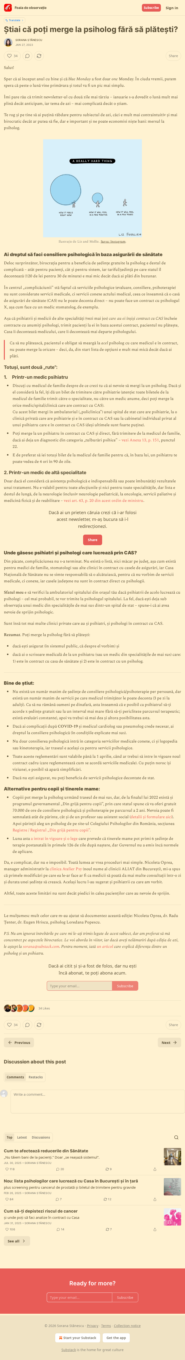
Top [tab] (9, 1137)
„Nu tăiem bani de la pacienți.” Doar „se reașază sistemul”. (51, 1157)
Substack (68, 1349)
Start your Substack (79, 1337)
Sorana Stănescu (28, 40)
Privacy (92, 1325)
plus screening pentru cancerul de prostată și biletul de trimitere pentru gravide (70, 1187)
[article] (92, 1160)
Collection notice (127, 1325)
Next (166, 1042)
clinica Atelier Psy (66, 869)
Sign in (172, 7)
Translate (14, 20)
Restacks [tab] (36, 1077)
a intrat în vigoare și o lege (54, 839)
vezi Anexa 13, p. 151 (140, 440)
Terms (106, 1325)
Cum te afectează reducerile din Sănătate (46, 1150)
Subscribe (151, 8)
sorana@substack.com (41, 946)
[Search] (176, 1137)
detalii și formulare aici (151, 817)
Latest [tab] (22, 1137)
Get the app (116, 1337)
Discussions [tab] (41, 1137)
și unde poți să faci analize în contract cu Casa (41, 1217)
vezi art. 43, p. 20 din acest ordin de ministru (103, 501)
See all (14, 1241)
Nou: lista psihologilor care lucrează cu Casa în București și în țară (71, 1181)
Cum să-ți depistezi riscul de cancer (41, 1211)
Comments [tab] (15, 1077)
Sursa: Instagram (113, 241)
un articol (105, 946)
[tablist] (25, 1077)
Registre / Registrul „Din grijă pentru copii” (51, 830)
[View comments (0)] (27, 56)
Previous (22, 1042)
